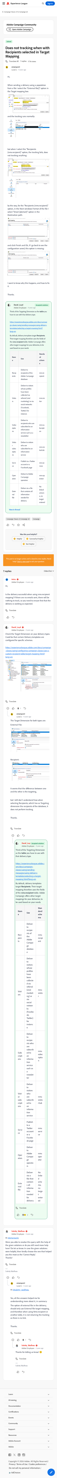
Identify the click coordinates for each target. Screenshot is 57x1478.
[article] (28, 598)
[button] (14, 61)
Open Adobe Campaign (21, 29)
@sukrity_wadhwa (21, 1289)
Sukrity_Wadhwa (18, 1231)
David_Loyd (18, 305)
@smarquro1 (13, 1238)
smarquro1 (16, 67)
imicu (14, 579)
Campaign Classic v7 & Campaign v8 (16, 12)
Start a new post (23, 561)
